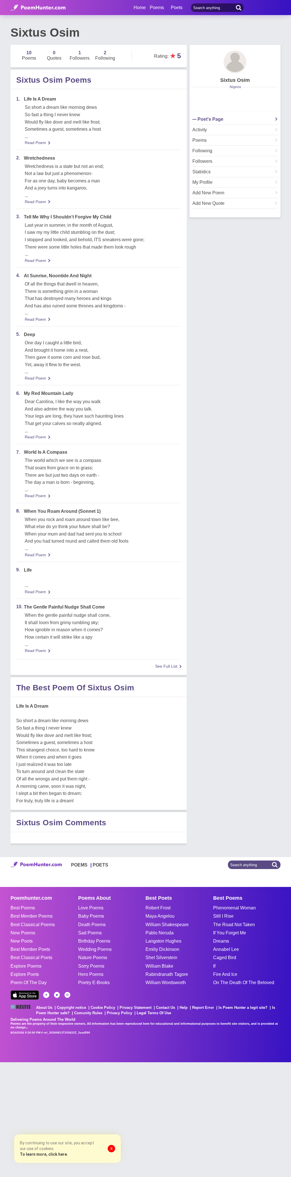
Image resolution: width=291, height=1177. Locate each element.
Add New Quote (208, 203)
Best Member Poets (30, 949)
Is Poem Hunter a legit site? (243, 1007)
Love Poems (90, 907)
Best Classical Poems (33, 924)
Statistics (201, 172)
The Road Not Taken (234, 924)
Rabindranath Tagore (167, 974)
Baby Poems (91, 916)
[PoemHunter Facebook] (46, 995)
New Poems (23, 932)
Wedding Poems (95, 949)
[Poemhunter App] (25, 995)
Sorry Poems (91, 966)
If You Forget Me (229, 932)
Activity (199, 130)
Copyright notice (71, 1007)
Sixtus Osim (235, 80)
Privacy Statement (135, 1007)
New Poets (22, 941)
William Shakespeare (167, 924)
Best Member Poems (32, 916)
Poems (199, 140)
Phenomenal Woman (234, 907)
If (214, 966)
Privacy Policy (119, 1013)
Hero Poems (90, 974)
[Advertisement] (85, 1119)
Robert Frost (158, 907)
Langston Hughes (163, 941)
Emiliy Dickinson (162, 949)
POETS (100, 865)
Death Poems (92, 924)
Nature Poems (92, 957)
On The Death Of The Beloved (243, 982)
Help (184, 1007)
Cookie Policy (103, 1007)
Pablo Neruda (160, 932)
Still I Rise (223, 916)
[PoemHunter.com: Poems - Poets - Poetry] (38, 8)
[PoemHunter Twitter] (57, 995)
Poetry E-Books (94, 982)
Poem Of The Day (29, 982)
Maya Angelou (160, 916)
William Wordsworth (166, 982)
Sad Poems (90, 932)
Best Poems (23, 907)
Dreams (221, 941)
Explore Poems (26, 966)
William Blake (159, 966)
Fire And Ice (225, 974)
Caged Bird (224, 957)
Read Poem (35, 142)
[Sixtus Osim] (235, 62)
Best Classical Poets (31, 957)
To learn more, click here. (44, 1154)
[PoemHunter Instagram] (67, 995)
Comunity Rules (88, 1013)
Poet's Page (210, 119)
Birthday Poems (94, 941)
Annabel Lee (226, 949)
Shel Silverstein (161, 957)
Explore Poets (25, 974)
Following (202, 151)
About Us (44, 1007)
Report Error (203, 1007)
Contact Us (165, 1007)
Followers (202, 161)
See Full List (166, 666)
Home (140, 7)
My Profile (202, 182)
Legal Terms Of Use (154, 1013)
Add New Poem (208, 193)
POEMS (79, 865)
